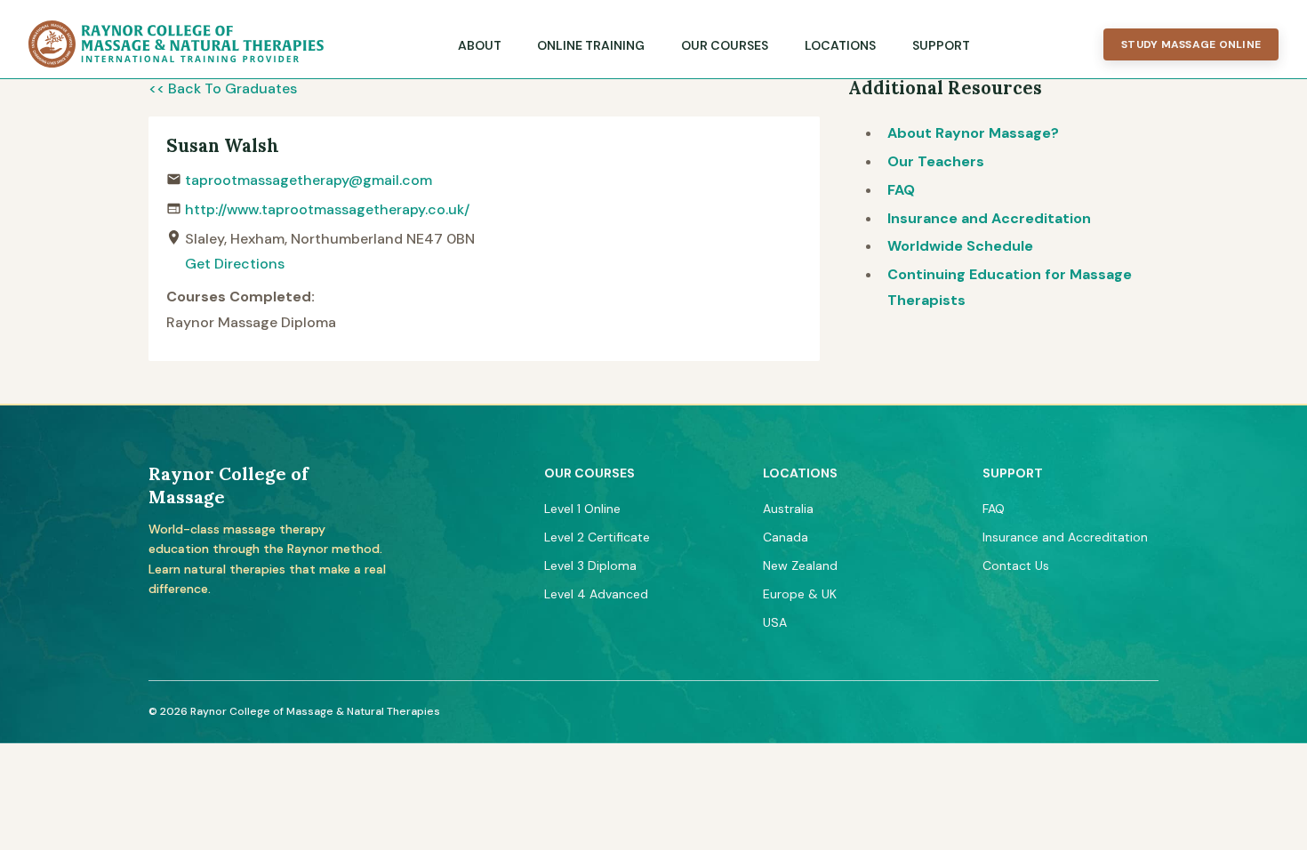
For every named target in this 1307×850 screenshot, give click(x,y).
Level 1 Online (582, 509)
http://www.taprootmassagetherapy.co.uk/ (327, 209)
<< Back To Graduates (222, 88)
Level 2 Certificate (597, 537)
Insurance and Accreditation (989, 218)
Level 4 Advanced (596, 594)
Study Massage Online (1191, 44)
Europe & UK (800, 594)
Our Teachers (935, 161)
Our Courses (724, 45)
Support (941, 45)
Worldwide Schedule (960, 246)
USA (775, 622)
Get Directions (235, 263)
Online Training (591, 45)
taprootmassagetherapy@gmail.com (308, 180)
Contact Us (1015, 565)
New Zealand (800, 565)
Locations (840, 45)
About (479, 45)
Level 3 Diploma (590, 565)
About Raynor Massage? (973, 133)
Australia (788, 509)
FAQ (901, 189)
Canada (785, 537)
